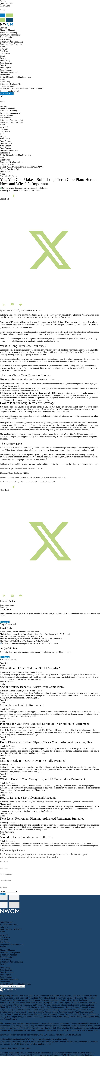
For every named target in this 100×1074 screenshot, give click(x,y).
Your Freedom (6, 70)
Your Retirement (7, 65)
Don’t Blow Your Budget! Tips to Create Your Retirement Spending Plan (46, 742)
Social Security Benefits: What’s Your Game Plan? (32, 686)
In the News (5, 74)
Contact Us (4, 622)
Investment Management (10, 35)
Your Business (6, 63)
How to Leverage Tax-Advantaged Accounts (28, 797)
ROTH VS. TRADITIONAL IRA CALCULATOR (21, 89)
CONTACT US (6, 93)
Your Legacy (5, 67)
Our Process (5, 53)
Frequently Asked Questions (11, 944)
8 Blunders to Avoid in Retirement (21, 705)
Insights (3, 58)
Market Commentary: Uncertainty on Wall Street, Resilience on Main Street (31, 639)
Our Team (4, 51)
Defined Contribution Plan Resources (15, 77)
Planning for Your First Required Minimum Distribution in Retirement (44, 723)
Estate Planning (6, 37)
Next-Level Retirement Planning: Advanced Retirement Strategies (42, 818)
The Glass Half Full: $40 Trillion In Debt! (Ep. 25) (21, 636)
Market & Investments (9, 72)
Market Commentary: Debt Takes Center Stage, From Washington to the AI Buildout (35, 634)
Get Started (4, 657)
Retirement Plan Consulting (11, 42)
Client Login (5, 6)
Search (3, 1)
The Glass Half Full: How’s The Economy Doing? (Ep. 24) (24, 641)
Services (3, 28)
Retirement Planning (8, 32)
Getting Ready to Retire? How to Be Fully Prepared (32, 760)
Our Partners (5, 942)
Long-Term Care (7, 605)
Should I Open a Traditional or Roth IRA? (26, 837)
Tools (2, 79)
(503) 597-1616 (6, 3)
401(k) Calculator (7, 86)
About (2, 46)
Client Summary (18, 986)
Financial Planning (7, 30)
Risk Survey (5, 82)
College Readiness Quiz (10, 91)
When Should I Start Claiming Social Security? (19, 632)
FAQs (2, 56)
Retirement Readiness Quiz (11, 84)
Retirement (4, 607)
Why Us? (4, 49)
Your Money (5, 60)
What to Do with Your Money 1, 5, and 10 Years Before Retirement (42, 779)
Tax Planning (5, 39)
